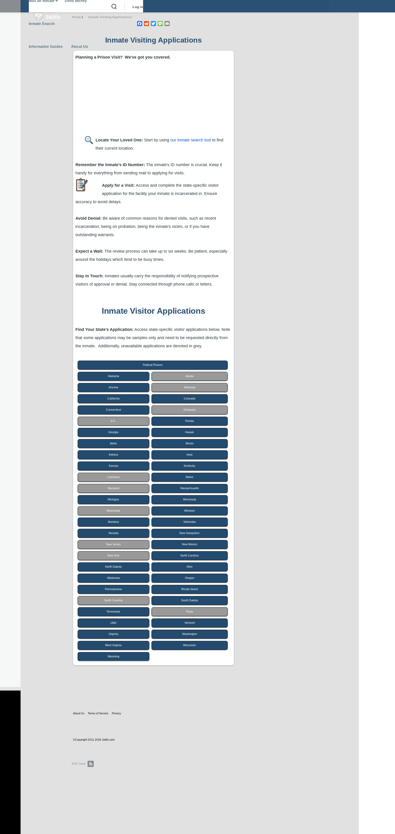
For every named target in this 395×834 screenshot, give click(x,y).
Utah (113, 622)
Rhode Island (189, 589)
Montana (113, 522)
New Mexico (189, 544)
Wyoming (113, 656)
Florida (189, 421)
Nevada (113, 533)
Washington (189, 634)
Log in (138, 7)
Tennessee (113, 611)
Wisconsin (189, 645)
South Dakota (189, 600)
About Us (78, 713)
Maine (189, 477)
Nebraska (190, 522)
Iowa (189, 454)
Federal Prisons (153, 365)
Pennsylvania (113, 589)
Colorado (189, 398)
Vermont (189, 622)
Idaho (113, 443)
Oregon (189, 578)
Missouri (189, 510)
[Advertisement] (212, 102)
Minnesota (189, 499)
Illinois (190, 443)
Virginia (113, 634)
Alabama (113, 376)
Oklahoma (113, 578)
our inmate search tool (190, 140)
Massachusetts (189, 488)
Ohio (189, 566)
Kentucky (189, 465)
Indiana (113, 454)
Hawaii (189, 432)
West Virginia (113, 645)
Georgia (113, 432)
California (113, 398)
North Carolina (189, 555)
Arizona (113, 387)
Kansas (113, 465)
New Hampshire (189, 533)
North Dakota (113, 566)
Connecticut (113, 409)
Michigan (113, 499)
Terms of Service (98, 713)
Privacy (116, 713)
